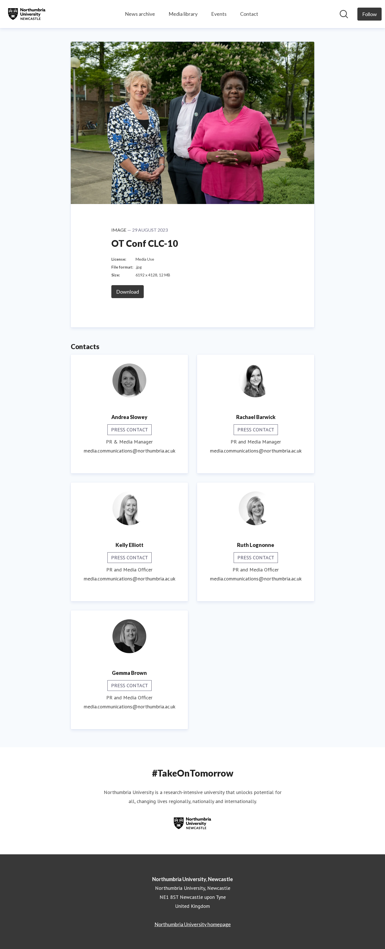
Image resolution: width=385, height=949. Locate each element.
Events (219, 14)
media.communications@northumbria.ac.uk (129, 450)
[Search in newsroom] (343, 14)
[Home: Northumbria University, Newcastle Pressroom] (26, 14)
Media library (183, 14)
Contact (249, 14)
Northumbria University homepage (192, 924)
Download (127, 292)
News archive (140, 14)
